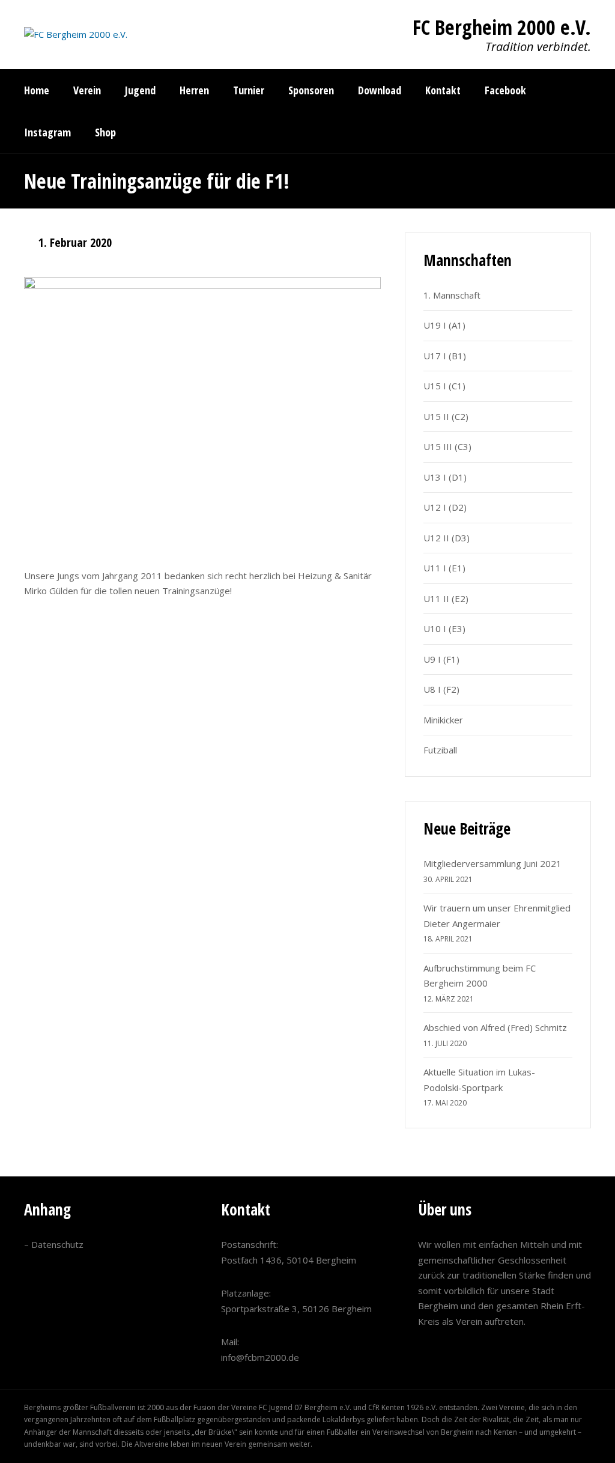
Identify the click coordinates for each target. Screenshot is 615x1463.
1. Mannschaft (451, 295)
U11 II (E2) (445, 598)
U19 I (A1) (444, 325)
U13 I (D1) (445, 477)
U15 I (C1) (444, 386)
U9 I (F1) (441, 659)
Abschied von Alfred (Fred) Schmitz (495, 1027)
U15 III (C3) (447, 446)
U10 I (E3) (444, 628)
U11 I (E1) (444, 568)
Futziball (440, 750)
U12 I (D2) (445, 507)
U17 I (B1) (444, 356)
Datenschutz (57, 1244)
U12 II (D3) (446, 538)
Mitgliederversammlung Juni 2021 (492, 863)
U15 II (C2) (445, 416)
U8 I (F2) (441, 689)
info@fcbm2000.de (260, 1357)
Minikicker (443, 720)
